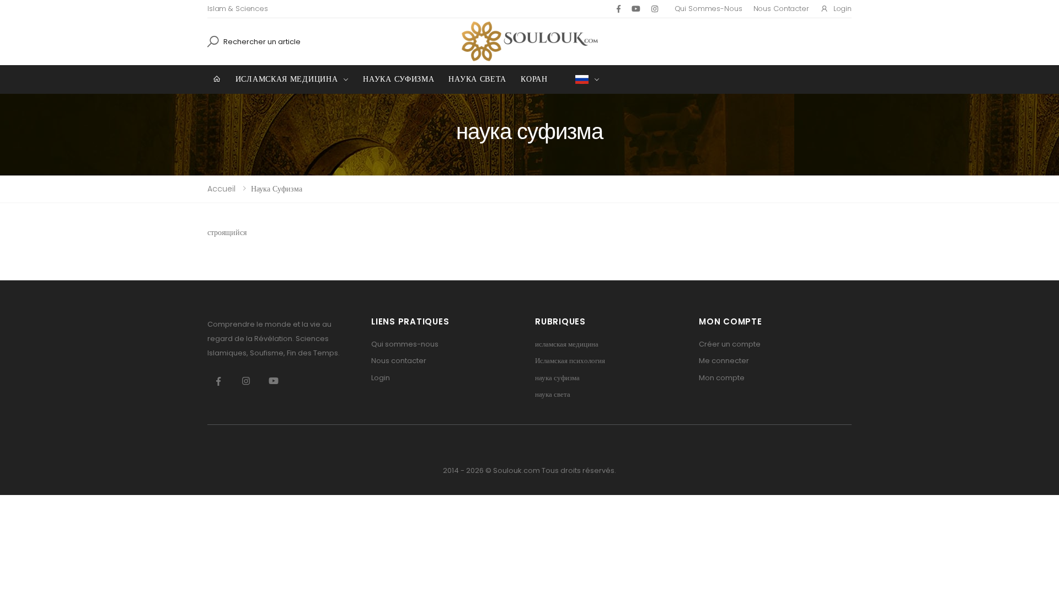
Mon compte (722, 377)
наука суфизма (398, 78)
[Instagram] (246, 381)
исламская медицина (287, 78)
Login (842, 8)
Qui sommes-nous (708, 8)
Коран (534, 78)
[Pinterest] (654, 9)
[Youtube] (636, 9)
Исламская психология (570, 360)
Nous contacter (781, 8)
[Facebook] (619, 9)
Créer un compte (730, 344)
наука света (477, 78)
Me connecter (724, 360)
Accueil (221, 188)
